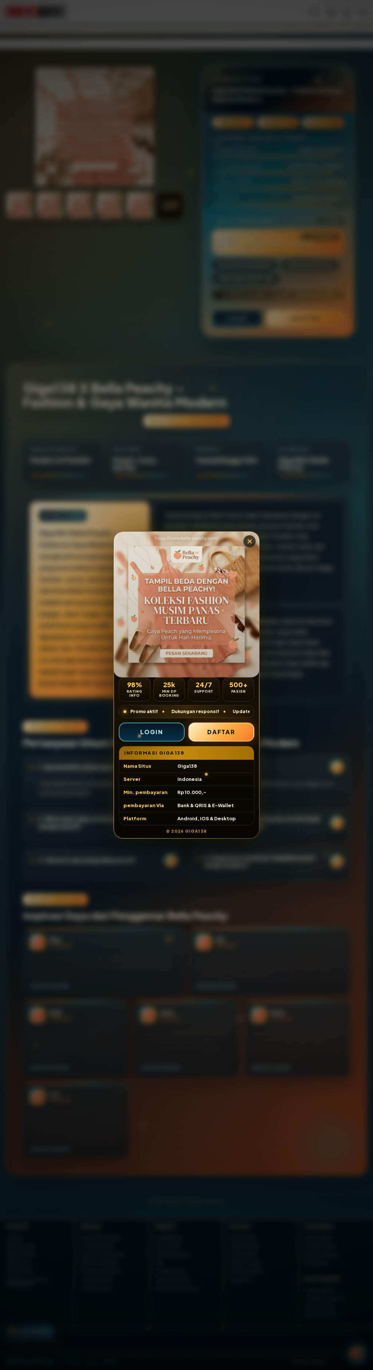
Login (151, 732)
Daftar (221, 732)
